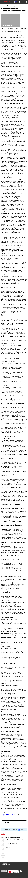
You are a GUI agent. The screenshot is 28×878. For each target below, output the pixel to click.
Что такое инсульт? (8, 817)
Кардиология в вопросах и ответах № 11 (14, 851)
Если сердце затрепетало (10, 815)
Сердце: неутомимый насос (11, 843)
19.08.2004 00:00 (4, 5)
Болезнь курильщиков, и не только (13, 855)
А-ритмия (8, 847)
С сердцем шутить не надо (10, 814)
